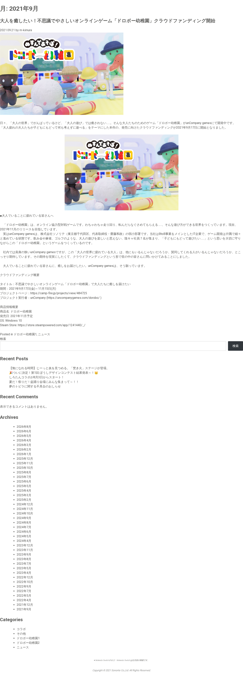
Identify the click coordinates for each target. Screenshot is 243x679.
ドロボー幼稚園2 (28, 643)
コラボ (21, 629)
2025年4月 (24, 490)
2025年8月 (24, 472)
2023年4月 (24, 573)
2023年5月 (24, 568)
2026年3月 (24, 445)
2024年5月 (24, 536)
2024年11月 (25, 509)
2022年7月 (24, 591)
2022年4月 (24, 600)
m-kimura (26, 30)
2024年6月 (24, 532)
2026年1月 (24, 454)
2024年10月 (25, 513)
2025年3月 (24, 495)
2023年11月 (25, 550)
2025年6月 (24, 481)
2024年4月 (24, 541)
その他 (21, 633)
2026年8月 (24, 427)
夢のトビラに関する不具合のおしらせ (35, 386)
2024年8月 (24, 522)
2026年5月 (24, 436)
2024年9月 (24, 518)
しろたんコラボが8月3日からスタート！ (36, 377)
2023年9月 (24, 554)
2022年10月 (25, 582)
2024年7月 (24, 527)
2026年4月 (24, 440)
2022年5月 (24, 595)
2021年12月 (25, 605)
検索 (3, 339)
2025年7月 (24, 477)
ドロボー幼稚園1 (25, 334)
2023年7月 (24, 563)
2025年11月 (25, 463)
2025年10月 (25, 468)
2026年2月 (24, 449)
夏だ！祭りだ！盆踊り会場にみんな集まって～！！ (44, 382)
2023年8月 (24, 559)
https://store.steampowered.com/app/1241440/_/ (52, 325)
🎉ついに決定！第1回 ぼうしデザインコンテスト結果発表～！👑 (53, 372)
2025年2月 (24, 500)
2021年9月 (24, 609)
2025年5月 (24, 486)
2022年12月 (25, 577)
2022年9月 (24, 586)
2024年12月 (25, 504)
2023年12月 (25, 545)
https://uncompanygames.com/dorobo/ (73, 298)
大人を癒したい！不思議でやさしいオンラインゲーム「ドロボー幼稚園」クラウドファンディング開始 (107, 20)
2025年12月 (25, 458)
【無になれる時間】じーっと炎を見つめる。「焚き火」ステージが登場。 (59, 368)
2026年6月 (24, 431)
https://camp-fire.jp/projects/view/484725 (58, 293)
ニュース (44, 334)
